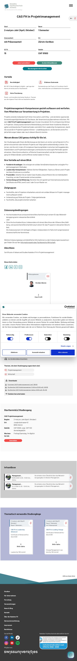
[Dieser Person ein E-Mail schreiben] (47, 276)
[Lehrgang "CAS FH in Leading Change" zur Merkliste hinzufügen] (66, 523)
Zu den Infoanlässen (49, 63)
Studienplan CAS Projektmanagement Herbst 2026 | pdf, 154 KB (27, 390)
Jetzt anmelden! (24, 63)
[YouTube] (12, 643)
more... (38, 290)
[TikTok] (18, 638)
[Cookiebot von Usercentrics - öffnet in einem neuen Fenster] (66, 307)
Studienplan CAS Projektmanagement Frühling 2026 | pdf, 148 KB (28, 387)
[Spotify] (18, 643)
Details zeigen (66, 346)
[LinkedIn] (12, 638)
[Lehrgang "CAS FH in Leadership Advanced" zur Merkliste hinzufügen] (30, 523)
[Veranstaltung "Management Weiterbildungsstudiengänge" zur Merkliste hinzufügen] (71, 477)
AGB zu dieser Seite (69, 576)
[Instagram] (6, 643)
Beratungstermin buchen (37, 68)
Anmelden (13, 440)
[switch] (29, 338)
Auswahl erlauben (38, 352)
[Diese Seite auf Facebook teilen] (6, 267)
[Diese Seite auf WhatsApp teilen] (16, 267)
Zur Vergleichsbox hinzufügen (17, 359)
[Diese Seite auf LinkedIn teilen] (11, 267)
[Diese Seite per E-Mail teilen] (20, 267)
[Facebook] (6, 638)
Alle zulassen (63, 352)
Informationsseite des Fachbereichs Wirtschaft (38, 242)
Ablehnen (14, 352)
